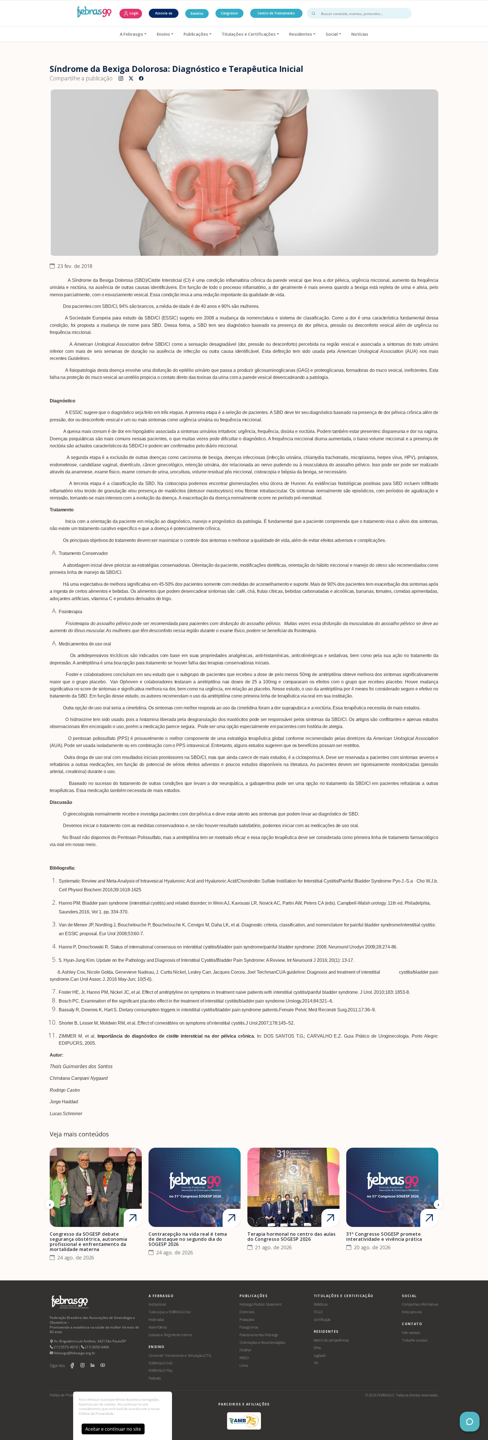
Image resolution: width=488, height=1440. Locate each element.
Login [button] (133, 13)
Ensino (163, 34)
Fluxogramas (248, 1327)
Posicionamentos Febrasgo (258, 1334)
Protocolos (246, 1319)
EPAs (317, 1347)
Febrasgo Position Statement (260, 1304)
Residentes (300, 34)
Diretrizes (246, 1312)
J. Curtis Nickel (171, 972)
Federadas (156, 1319)
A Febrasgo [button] (131, 34)
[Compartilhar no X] (131, 79)
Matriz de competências (331, 1340)
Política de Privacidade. (96, 1413)
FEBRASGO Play (161, 1370)
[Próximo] (438, 1204)
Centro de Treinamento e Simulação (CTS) (180, 1355)
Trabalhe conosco (414, 1340)
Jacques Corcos (229, 972)
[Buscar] (313, 13)
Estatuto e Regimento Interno (170, 1334)
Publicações (196, 34)
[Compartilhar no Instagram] (121, 79)
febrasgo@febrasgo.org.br (74, 1353)
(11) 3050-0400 (96, 1347)
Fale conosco (411, 1332)
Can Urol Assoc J (87, 979)
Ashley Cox (73, 972)
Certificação (322, 1319)
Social (332, 34)
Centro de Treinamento (276, 13)
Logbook (320, 1355)
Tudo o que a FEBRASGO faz (170, 1312)
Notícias (359, 34)
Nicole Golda (100, 972)
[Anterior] (49, 1204)
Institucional (157, 1304)
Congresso (229, 13)
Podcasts (155, 1378)
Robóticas (321, 1304)
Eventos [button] (197, 13)
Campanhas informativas (420, 1304)
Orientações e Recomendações (262, 1342)
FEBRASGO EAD (161, 1363)
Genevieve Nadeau (134, 972)
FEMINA (245, 1350)
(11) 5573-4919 (65, 1347)
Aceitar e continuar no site (113, 1429)
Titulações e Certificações (249, 34)
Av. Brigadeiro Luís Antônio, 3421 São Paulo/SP (89, 1341)
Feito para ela (412, 1312)
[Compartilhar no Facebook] (141, 79)
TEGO (318, 1312)
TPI (316, 1363)
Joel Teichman (261, 972)
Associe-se (163, 13)
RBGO (244, 1357)
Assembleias (158, 1327)
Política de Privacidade (66, 1395)
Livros (243, 1365)
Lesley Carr (199, 972)
